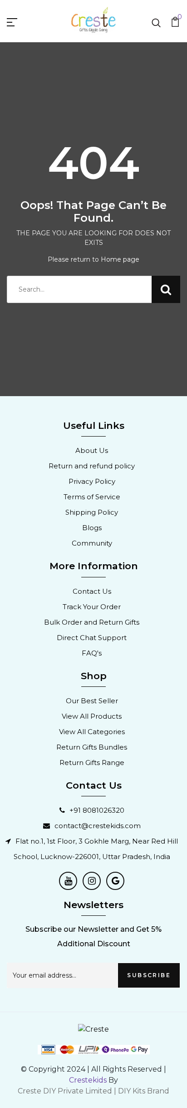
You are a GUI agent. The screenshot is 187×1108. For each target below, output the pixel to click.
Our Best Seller (92, 700)
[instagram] (92, 881)
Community (92, 543)
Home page (120, 259)
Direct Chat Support (92, 637)
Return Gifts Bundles (91, 747)
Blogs (92, 527)
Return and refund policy (92, 466)
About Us (91, 450)
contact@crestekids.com (97, 825)
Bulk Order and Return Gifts (91, 622)
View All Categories (92, 731)
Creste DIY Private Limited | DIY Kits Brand (93, 1091)
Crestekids (88, 1080)
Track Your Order (92, 606)
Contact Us (92, 591)
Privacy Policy (92, 481)
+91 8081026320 (96, 810)
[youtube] (68, 881)
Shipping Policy (91, 512)
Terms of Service (92, 496)
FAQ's (92, 653)
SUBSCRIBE (149, 975)
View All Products (92, 716)
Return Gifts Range (91, 762)
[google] (115, 881)
